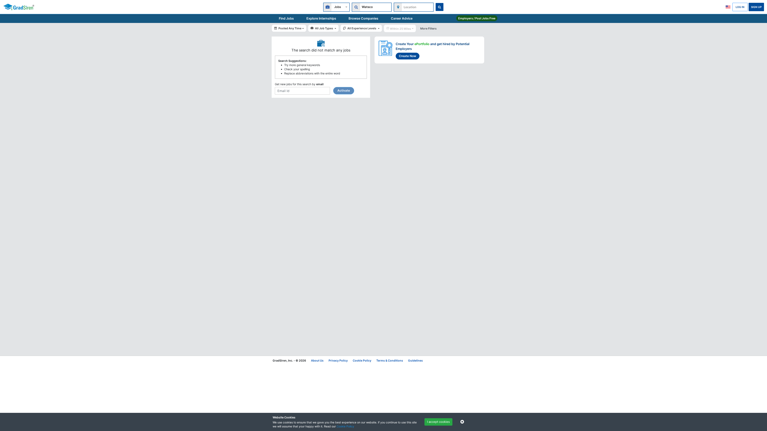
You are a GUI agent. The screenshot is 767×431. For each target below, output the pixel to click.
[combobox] (336, 6)
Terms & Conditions (389, 360)
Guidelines (415, 360)
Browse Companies (363, 18)
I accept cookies (438, 422)
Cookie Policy (345, 426)
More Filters (428, 28)
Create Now (407, 56)
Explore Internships (321, 18)
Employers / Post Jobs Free (476, 18)
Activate (343, 90)
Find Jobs (286, 18)
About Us (317, 360)
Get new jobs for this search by (312, 87)
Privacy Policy (338, 360)
